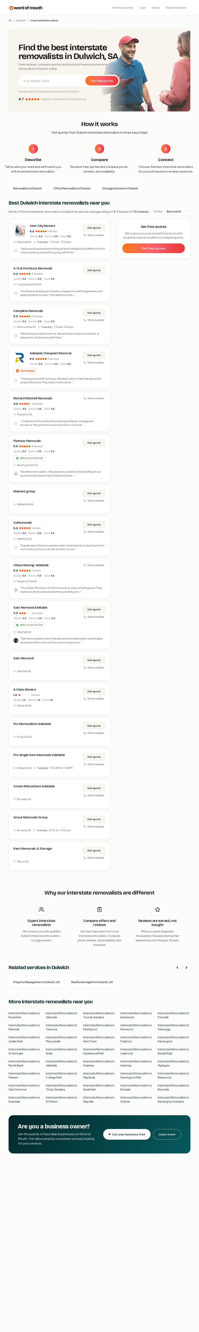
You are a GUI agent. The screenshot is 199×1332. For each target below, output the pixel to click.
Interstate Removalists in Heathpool (98, 1027)
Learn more (167, 1134)
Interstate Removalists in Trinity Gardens (61, 1087)
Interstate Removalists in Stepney (98, 1063)
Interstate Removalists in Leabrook (136, 1051)
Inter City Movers (42, 226)
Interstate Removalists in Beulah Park (173, 1051)
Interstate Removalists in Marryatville (61, 1039)
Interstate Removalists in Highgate (173, 1063)
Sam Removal (23, 658)
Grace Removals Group (30, 817)
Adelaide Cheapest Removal (50, 353)
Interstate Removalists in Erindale (136, 1087)
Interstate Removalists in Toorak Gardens (98, 1015)
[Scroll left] (177, 967)
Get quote (94, 227)
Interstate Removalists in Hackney (136, 1063)
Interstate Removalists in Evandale (24, 1099)
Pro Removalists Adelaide (32, 724)
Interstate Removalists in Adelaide (61, 1063)
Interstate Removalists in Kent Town (98, 1039)
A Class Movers (24, 689)
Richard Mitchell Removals (32, 398)
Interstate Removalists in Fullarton (136, 1039)
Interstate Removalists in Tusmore (61, 1027)
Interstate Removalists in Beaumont (173, 1075)
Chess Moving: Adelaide (31, 565)
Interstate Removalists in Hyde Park (98, 1087)
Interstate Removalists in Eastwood (136, 1015)
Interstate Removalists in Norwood (136, 1027)
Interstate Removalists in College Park (61, 1075)
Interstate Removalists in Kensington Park (136, 1075)
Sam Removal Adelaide (30, 607)
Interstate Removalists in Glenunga (173, 1027)
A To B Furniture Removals (32, 268)
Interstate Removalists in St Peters (61, 1099)
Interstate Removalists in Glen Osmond (24, 1087)
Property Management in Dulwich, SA (36, 982)
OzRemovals (22, 522)
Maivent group (24, 491)
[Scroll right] (186, 967)
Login (143, 7)
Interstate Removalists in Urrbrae (136, 1099)
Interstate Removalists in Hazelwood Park (98, 1051)
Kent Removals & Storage (32, 848)
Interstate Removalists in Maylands (98, 1075)
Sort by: (158, 211)
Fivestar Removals (27, 441)
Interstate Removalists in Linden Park (24, 1039)
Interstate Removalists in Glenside (61, 1015)
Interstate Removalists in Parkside (24, 1027)
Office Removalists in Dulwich (72, 188)
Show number (95, 235)
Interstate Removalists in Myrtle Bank (24, 1063)
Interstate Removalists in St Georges (24, 1051)
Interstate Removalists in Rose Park (24, 1015)
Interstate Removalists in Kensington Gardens (173, 1099)
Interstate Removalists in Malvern (24, 1075)
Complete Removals (28, 311)
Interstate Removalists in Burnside (173, 1087)
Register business (176, 7)
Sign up (156, 7)
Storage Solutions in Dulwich (120, 188)
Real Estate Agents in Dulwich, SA (92, 982)
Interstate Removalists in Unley (61, 1051)
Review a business (123, 7)
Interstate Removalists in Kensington (173, 1039)
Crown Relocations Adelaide (34, 786)
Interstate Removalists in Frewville (173, 1015)
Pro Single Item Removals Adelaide (39, 755)
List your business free (128, 1134)
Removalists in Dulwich (27, 188)
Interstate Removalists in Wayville (98, 1099)
